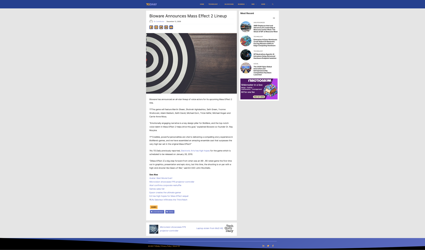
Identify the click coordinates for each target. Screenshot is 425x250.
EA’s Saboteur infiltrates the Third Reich (168, 200)
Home (202, 4)
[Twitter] (268, 246)
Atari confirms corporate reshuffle (165, 185)
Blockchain (229, 4)
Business (241, 4)
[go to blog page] (274, 18)
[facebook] (151, 27)
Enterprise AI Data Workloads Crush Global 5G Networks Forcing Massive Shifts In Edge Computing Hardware (265, 43)
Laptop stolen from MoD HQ (209, 228)
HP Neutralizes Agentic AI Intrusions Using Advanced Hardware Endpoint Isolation (265, 56)
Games (153, 207)
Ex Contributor (159, 21)
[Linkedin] (263, 246)
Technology (213, 4)
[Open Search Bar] (273, 4)
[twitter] (161, 27)
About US (176, 246)
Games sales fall (156, 189)
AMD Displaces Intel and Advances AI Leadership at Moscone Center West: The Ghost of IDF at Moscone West (266, 29)
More (263, 4)
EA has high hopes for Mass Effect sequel (168, 196)
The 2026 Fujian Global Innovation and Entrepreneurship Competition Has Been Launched (263, 71)
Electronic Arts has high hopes (195, 151)
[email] (171, 27)
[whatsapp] (156, 27)
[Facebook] (273, 246)
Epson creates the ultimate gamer (165, 192)
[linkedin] (166, 27)
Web (252, 4)
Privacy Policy (166, 246)
